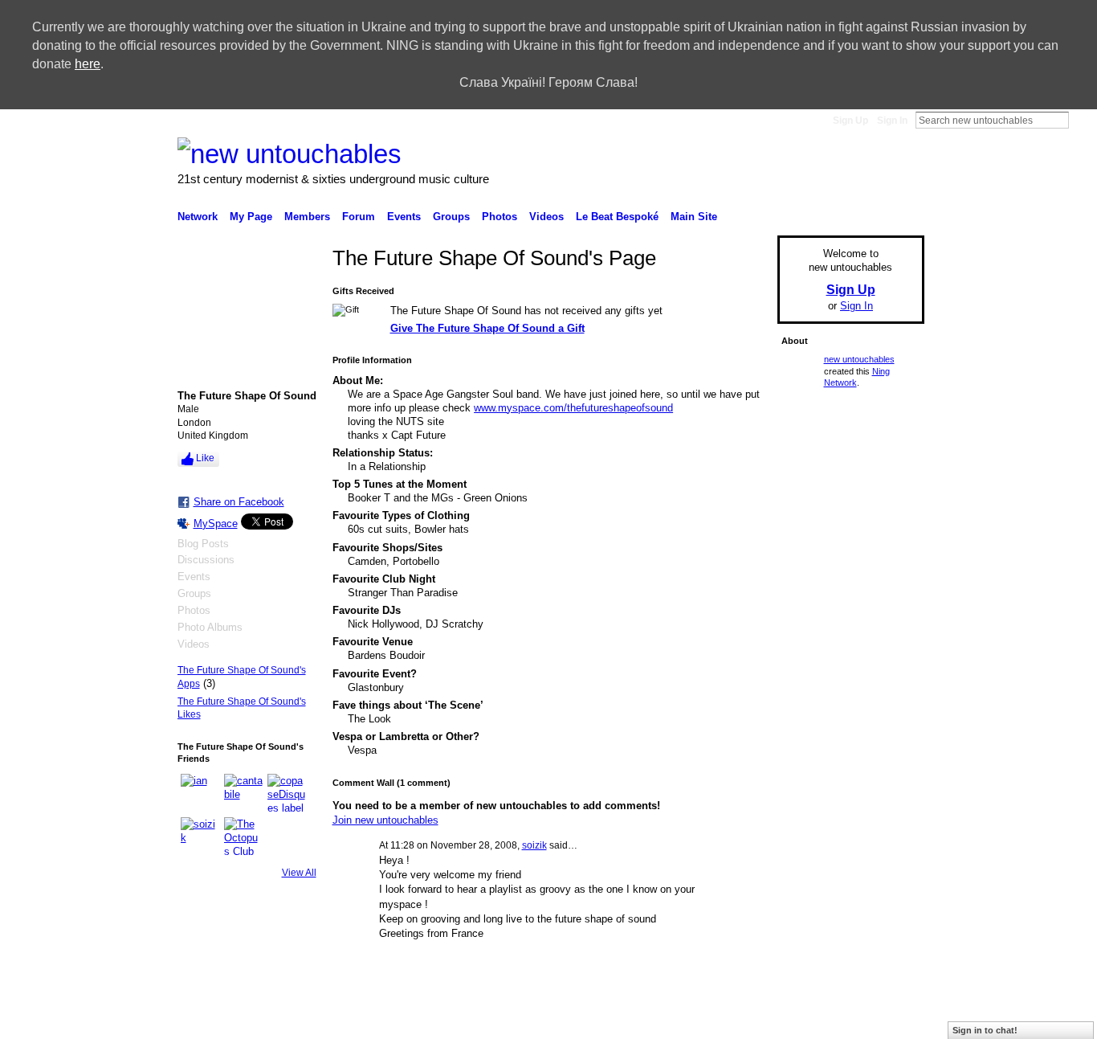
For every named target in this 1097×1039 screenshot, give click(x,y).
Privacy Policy (809, 1020)
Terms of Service (888, 1020)
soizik (534, 845)
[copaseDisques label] (286, 793)
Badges (669, 1020)
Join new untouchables (385, 820)
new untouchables (859, 359)
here (87, 64)
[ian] (200, 793)
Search (1081, 119)
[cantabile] (243, 793)
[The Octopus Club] (243, 836)
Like (205, 458)
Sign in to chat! (984, 1030)
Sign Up (850, 120)
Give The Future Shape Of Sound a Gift (487, 328)
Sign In (892, 120)
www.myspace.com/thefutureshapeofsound (573, 408)
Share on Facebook (239, 502)
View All (299, 872)
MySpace (216, 523)
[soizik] (200, 836)
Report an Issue (732, 1020)
